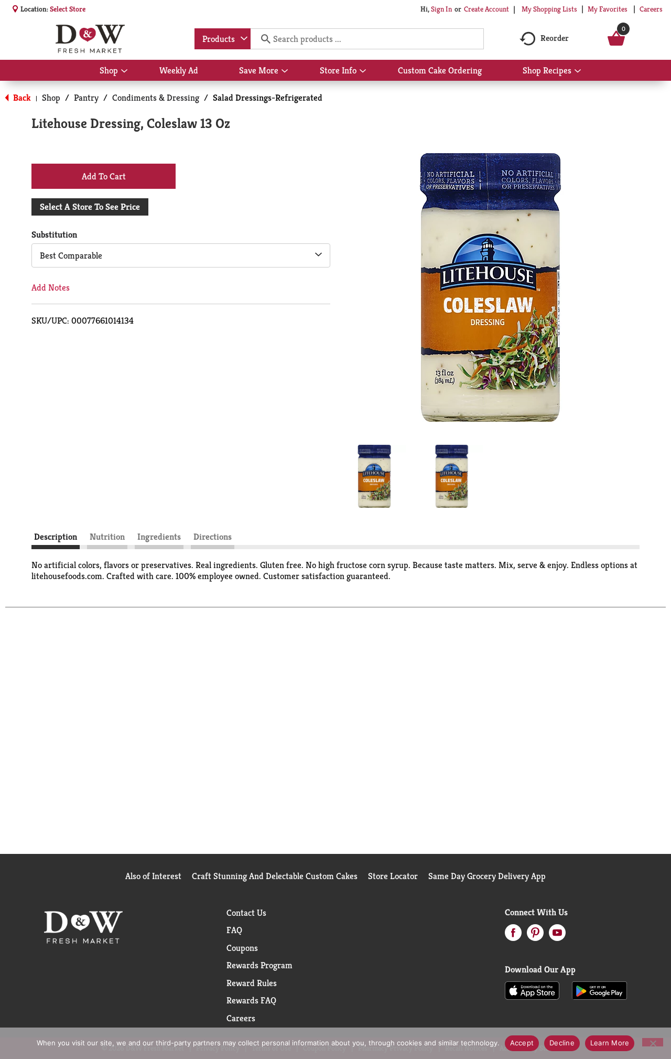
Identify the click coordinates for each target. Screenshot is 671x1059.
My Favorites (607, 9)
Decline (562, 1043)
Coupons (242, 948)
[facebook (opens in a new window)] (513, 936)
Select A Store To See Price (90, 206)
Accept (522, 1043)
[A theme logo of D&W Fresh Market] (90, 38)
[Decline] (652, 1042)
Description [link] (55, 536)
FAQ (234, 930)
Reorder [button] (554, 38)
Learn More (610, 1043)
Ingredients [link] (159, 536)
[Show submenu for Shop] (124, 71)
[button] (374, 476)
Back (21, 97)
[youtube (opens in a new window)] (557, 936)
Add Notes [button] (50, 287)
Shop (51, 97)
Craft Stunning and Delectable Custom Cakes (275, 876)
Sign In (441, 9)
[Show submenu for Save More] (285, 71)
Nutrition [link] (107, 536)
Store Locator (393, 876)
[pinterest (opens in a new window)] (535, 936)
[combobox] (222, 38)
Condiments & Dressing (155, 97)
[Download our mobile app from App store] (532, 990)
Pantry (86, 97)
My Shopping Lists (549, 9)
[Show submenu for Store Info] (363, 71)
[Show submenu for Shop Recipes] (578, 71)
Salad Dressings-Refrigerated (267, 97)
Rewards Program (259, 965)
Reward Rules (251, 983)
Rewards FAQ (251, 1000)
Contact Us (246, 912)
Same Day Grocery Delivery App (487, 876)
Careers (651, 9)
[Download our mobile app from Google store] (599, 990)
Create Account (486, 9)
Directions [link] (212, 536)
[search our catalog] (262, 38)
